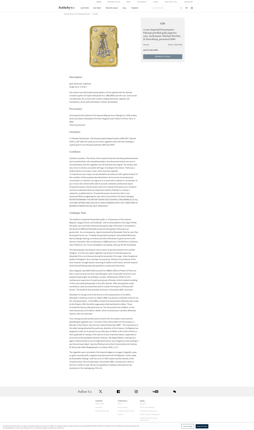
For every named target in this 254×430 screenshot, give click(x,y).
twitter (100, 391)
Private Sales (112, 8)
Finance (134, 8)
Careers (121, 414)
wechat (174, 391)
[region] (127, 426)
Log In (99, 2)
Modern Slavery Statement (150, 414)
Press (120, 404)
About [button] (129, 2)
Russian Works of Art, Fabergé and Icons (77, 14)
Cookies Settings (187, 426)
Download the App (102, 411)
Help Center (99, 404)
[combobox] (167, 8)
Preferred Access (114, 2)
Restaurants (142, 2)
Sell (125, 8)
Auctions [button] (85, 8)
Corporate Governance (126, 411)
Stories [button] (155, 2)
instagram (136, 391)
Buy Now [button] (97, 8)
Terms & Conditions (147, 407)
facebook (118, 391)
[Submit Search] (181, 8)
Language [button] (187, 2)
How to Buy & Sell (171, 2)
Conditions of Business (148, 411)
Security (143, 404)
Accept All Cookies (202, 426)
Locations (99, 407)
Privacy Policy (123, 407)
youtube (155, 391)
